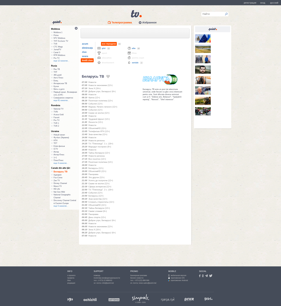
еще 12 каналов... (61, 61)
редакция (71, 283)
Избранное (149, 22)
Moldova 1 (58, 32)
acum (85, 44)
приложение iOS (178, 278)
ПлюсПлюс (59, 160)
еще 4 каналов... (61, 163)
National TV (59, 109)
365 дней (57, 75)
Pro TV (57, 58)
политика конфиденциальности (107, 278)
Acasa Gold (59, 114)
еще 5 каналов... (61, 206)
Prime (56, 35)
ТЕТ (55, 143)
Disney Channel (60, 183)
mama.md (167, 299)
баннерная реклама (138, 275)
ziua (84, 52)
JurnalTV (57, 49)
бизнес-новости (136, 278)
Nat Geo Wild (59, 192)
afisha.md (114, 299)
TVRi (56, 112)
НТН (55, 140)
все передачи (109, 44)
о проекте (71, 275)
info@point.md (108, 283)
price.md (189, 299)
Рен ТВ (57, 69)
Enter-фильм (59, 146)
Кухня (56, 86)
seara (85, 56)
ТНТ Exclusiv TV (61, 41)
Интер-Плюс (59, 155)
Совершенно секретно (63, 98)
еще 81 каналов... (61, 100)
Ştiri (104, 48)
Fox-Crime (58, 177)
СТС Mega (58, 47)
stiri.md (208, 299)
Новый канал (59, 135)
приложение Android (179, 280)
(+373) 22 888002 (105, 280)
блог (69, 280)
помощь (97, 275)
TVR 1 (56, 123)
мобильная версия (178, 275)
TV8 (55, 44)
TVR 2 (56, 126)
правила (70, 278)
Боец (56, 81)
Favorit (56, 117)
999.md (70, 299)
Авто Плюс (58, 78)
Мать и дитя (59, 89)
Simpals (140, 297)
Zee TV (57, 180)
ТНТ (55, 72)
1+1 (55, 157)
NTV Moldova (59, 38)
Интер (56, 152)
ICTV (56, 149)
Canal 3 (57, 52)
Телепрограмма (122, 22)
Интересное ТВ (60, 83)
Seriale (135, 62)
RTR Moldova (59, 55)
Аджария (57, 175)
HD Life (57, 189)
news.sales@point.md (147, 283)
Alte (134, 48)
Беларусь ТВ (60, 171)
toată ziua (87, 60)
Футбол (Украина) (61, 137)
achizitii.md (90, 299)
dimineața (87, 48)
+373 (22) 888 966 (141, 280)
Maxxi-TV (58, 186)
